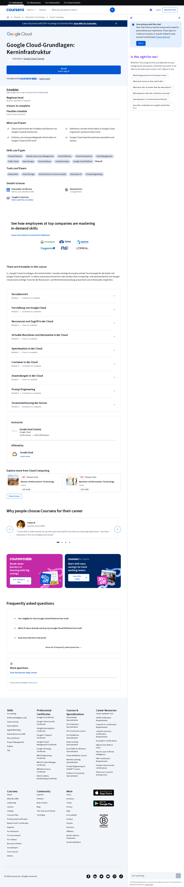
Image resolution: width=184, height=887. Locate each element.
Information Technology (35, 17)
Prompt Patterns (15, 156)
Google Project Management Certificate (47, 743)
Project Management (15, 742)
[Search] (112, 9)
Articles (69, 823)
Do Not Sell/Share (73, 842)
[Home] (7, 17)
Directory (70, 827)
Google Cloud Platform (83, 161)
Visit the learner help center (23, 672)
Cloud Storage (28, 174)
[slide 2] (61, 542)
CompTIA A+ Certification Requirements (106, 726)
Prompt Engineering (94, 174)
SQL (8, 750)
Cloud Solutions (44, 161)
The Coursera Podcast (46, 811)
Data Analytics (13, 726)
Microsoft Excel (13, 738)
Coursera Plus (12, 815)
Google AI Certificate (45, 717)
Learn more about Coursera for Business (30, 235)
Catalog (10, 811)
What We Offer (13, 798)
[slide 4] (69, 542)
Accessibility (71, 815)
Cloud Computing (57, 17)
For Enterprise (13, 831)
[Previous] (10, 529)
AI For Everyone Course (76, 731)
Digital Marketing (14, 730)
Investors (70, 798)
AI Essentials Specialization (72, 719)
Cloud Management (104, 156)
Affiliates (70, 831)
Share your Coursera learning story (104, 773)
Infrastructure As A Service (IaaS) (52, 174)
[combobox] (77, 10)
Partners (40, 798)
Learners (40, 794)
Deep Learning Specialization (72, 743)
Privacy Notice (162, 37)
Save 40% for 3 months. (85, 23)
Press (68, 794)
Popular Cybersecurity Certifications (105, 766)
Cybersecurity (13, 722)
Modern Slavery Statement (72, 837)
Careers (10, 807)
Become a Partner (14, 843)
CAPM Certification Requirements (103, 719)
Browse (17, 17)
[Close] (116, 23)
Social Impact (12, 847)
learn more (32, 682)
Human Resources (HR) (16, 734)
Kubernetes (13, 174)
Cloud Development (84, 156)
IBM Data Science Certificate (44, 770)
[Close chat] (179, 17)
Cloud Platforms (64, 156)
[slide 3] (65, 542)
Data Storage (28, 161)
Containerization (62, 161)
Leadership (11, 803)
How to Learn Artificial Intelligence (105, 753)
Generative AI (75, 174)
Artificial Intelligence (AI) (17, 717)
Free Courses (12, 851)
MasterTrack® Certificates (17, 823)
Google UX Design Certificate (44, 750)
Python (10, 746)
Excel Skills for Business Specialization (76, 750)
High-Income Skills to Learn (104, 746)
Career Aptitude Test (104, 713)
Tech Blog (41, 815)
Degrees (10, 827)
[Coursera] (15, 10)
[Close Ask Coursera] (151, 10)
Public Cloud (13, 161)
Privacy (69, 807)
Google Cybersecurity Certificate (46, 723)
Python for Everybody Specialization (75, 774)
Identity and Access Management (40, 156)
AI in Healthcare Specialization (72, 736)
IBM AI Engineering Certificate (44, 757)
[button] (42, 9)
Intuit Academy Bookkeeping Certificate (47, 777)
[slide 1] (58, 542)
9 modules (13, 89)
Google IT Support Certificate (44, 736)
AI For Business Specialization (72, 725)
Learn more (44, 78)
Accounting (11, 713)
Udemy (10, 856)
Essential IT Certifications (106, 741)
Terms (69, 803)
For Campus (12, 839)
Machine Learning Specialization (73, 761)
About (9, 794)
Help (68, 811)
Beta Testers (42, 803)
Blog (38, 807)
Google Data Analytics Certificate (46, 729)
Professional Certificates (17, 819)
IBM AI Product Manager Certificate (46, 763)
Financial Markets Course (76, 755)
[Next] (117, 529)
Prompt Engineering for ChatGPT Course (76, 768)
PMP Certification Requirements (103, 760)
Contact (69, 819)
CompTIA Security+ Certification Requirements (104, 734)
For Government (13, 835)
